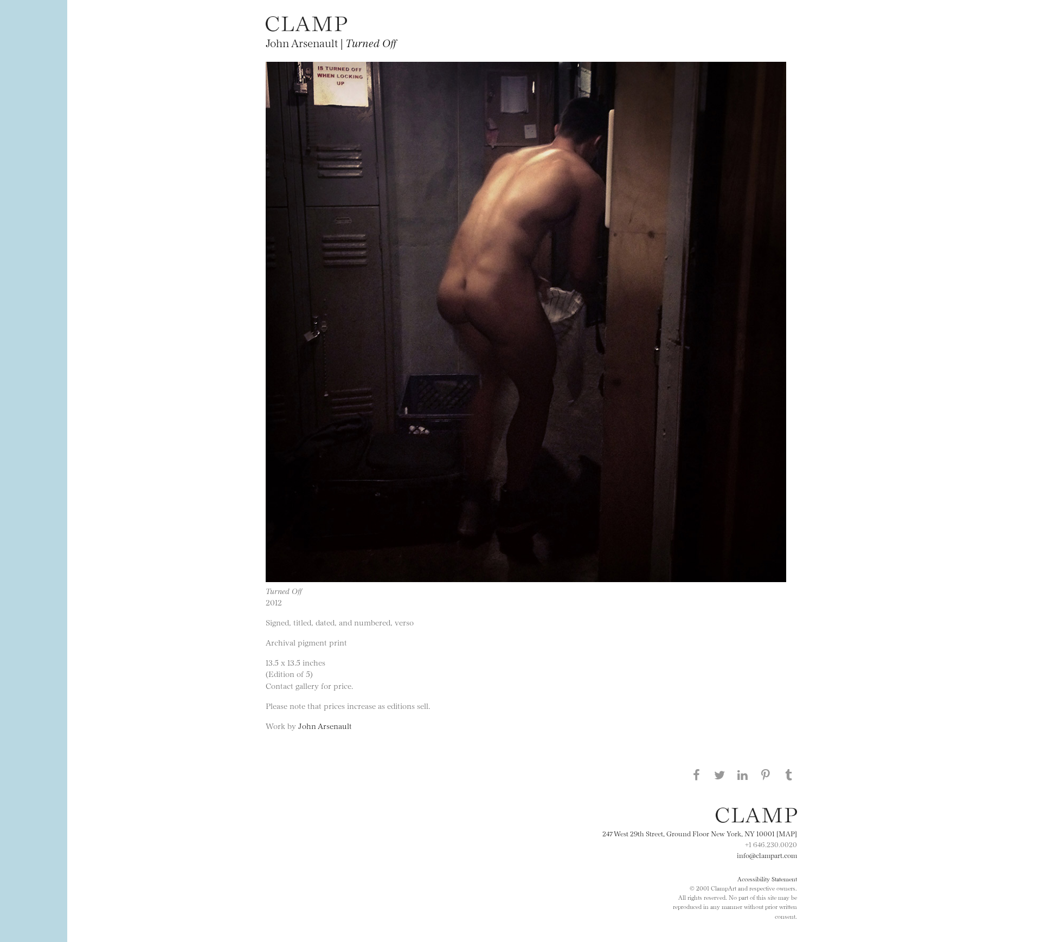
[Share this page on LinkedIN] (743, 774)
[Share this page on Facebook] (696, 774)
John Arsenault (325, 725)
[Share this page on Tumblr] (789, 774)
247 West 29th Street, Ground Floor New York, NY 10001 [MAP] (699, 833)
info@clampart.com (767, 854)
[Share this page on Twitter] (719, 774)
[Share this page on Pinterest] (765, 774)
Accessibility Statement (767, 878)
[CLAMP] (306, 28)
